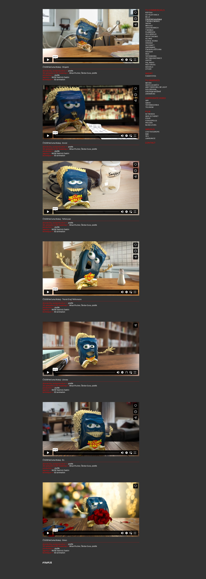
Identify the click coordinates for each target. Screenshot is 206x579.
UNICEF (148, 60)
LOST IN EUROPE (152, 132)
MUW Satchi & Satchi (60, 77)
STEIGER (149, 52)
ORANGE (149, 43)
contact (150, 143)
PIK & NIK (149, 123)
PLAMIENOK (150, 32)
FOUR (147, 118)
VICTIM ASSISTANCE (153, 58)
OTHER (148, 69)
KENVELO (149, 67)
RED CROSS (150, 65)
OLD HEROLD (150, 34)
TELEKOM (149, 107)
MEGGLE (149, 26)
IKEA (147, 54)
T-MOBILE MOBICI (152, 21)
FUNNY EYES (150, 76)
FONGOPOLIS (151, 120)
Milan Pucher (74, 73)
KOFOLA (148, 12)
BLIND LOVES (150, 125)
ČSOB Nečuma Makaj (153, 19)
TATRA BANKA (150, 56)
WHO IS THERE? (151, 116)
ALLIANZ (148, 38)
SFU (147, 136)
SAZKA (148, 23)
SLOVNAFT (149, 45)
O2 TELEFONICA (152, 15)
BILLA (147, 17)
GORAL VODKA (151, 41)
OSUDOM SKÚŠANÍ (153, 91)
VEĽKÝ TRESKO (151, 36)
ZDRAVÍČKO (150, 94)
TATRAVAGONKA (152, 105)
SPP (147, 100)
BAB (147, 134)
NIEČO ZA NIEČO (152, 85)
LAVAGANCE (150, 138)
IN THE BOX (150, 114)
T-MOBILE (149, 30)
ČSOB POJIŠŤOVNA (153, 49)
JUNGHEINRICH (151, 28)
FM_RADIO (149, 62)
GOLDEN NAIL (151, 89)
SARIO (148, 103)
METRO (148, 83)
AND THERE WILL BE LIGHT (156, 87)
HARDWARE (150, 47)
